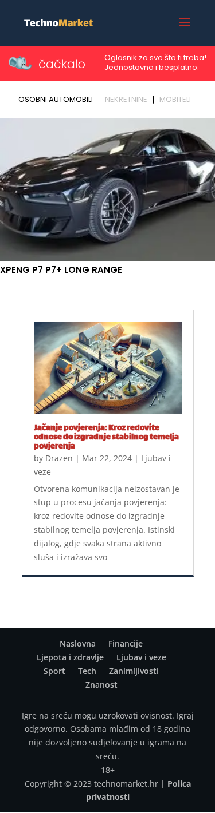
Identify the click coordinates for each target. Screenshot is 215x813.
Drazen (59, 458)
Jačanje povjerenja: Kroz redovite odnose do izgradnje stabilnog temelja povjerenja (106, 437)
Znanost (101, 684)
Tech (87, 670)
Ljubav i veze (141, 657)
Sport (54, 670)
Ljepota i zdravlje (70, 657)
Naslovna (78, 643)
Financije (125, 643)
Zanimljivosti (134, 670)
